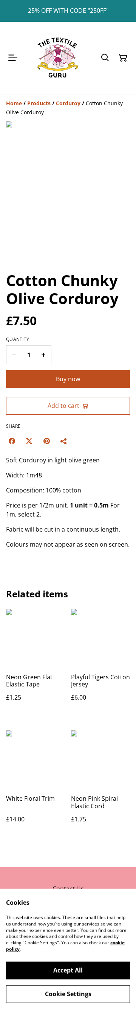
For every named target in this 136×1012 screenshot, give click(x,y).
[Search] (105, 58)
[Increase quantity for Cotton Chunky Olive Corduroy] (43, 354)
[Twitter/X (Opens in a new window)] (29, 441)
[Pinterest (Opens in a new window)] (46, 441)
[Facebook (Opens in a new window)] (11, 441)
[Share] (64, 441)
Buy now (68, 379)
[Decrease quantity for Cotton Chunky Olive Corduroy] (14, 354)
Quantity (17, 339)
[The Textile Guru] (57, 58)
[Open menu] (13, 58)
